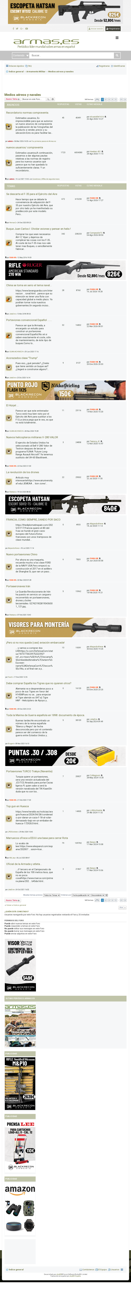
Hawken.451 (95, 151)
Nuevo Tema (11, 99)
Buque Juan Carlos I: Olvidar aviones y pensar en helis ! (38, 228)
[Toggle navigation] (117, 37)
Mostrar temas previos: (33, 895)
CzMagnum (95, 775)
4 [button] (112, 99)
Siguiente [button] (125, 99)
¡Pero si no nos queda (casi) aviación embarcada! (35, 642)
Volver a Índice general (16, 905)
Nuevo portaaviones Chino (21, 554)
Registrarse (114, 29)
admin (10, 141)
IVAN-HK (94, 198)
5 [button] (115, 99)
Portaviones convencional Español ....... (29, 320)
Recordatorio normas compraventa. (27, 112)
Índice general (16, 1269)
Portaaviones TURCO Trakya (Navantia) (29, 771)
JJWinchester (96, 810)
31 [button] (121, 99)
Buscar (48, 99)
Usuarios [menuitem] (115, 1269)
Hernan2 (12, 222)
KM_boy (12, 858)
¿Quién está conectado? (16, 911)
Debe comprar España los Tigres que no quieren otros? (38, 683)
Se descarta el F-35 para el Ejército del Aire (31, 194)
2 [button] (105, 99)
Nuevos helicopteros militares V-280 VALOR (32, 437)
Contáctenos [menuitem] (88, 1269)
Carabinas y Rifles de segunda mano (45, 179)
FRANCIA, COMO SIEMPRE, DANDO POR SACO (33, 519)
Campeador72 (96, 233)
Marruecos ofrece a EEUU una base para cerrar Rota (37, 838)
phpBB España (75, 1276)
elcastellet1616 (97, 117)
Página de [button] (97, 99)
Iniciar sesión (96, 29)
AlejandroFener (96, 524)
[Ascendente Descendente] (97, 895)
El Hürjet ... (12, 405)
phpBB (59, 1274)
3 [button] (109, 99)
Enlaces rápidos (16, 66)
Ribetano (12, 492)
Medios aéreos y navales (22, 95)
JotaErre (12, 314)
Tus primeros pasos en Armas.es (44, 141)
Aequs (93, 842)
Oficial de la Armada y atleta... (24, 864)
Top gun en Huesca (17, 806)
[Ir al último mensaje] (105, 117)
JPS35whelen (13, 832)
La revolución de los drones (22, 472)
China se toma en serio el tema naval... (29, 285)
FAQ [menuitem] (30, 66)
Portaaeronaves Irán (18, 586)
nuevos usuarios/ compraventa (24, 147)
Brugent (11, 743)
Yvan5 (10, 677)
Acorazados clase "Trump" (22, 358)
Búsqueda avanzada (53, 99)
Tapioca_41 (95, 441)
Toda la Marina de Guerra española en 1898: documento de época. (45, 715)
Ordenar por (66, 895)
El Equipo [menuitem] (102, 1269)
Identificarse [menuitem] (119, 66)
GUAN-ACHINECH (16, 352)
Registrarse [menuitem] (104, 66)
